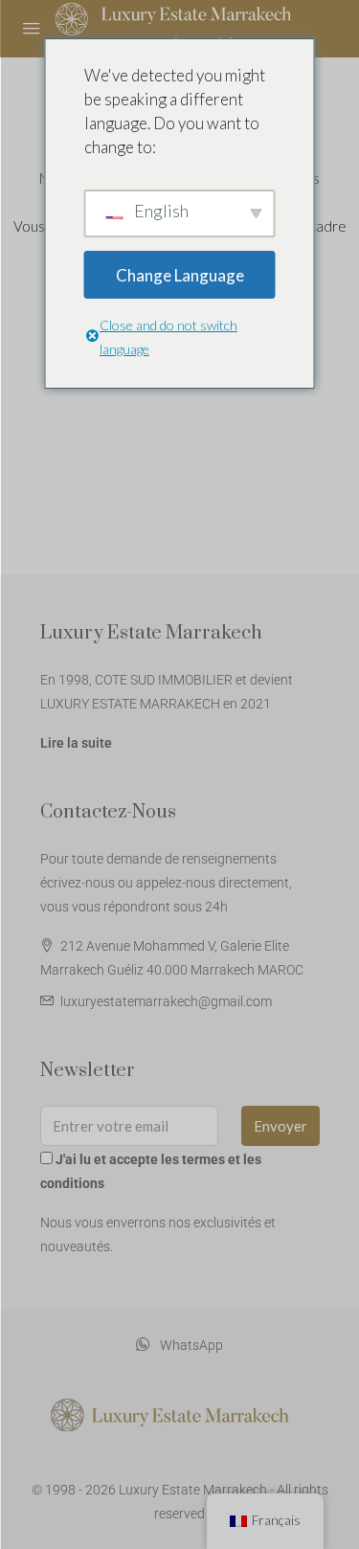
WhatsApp (190, 1345)
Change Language (180, 275)
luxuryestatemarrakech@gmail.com (166, 1001)
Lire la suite (76, 743)
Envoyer (280, 1125)
